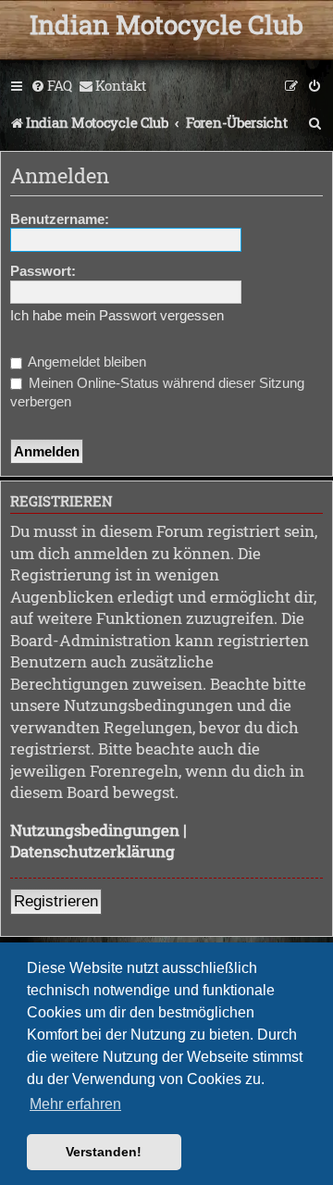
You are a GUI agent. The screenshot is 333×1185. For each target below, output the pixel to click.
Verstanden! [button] (104, 1151)
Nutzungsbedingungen (94, 830)
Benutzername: (59, 219)
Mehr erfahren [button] (75, 1104)
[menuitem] (51, 86)
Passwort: (43, 271)
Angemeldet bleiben (85, 361)
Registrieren (56, 901)
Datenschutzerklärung (92, 851)
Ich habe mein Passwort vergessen (117, 315)
